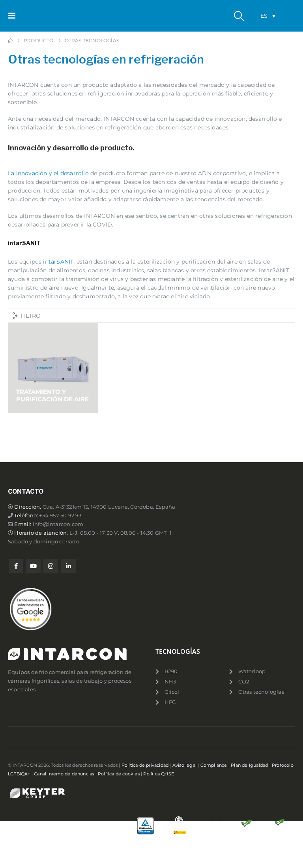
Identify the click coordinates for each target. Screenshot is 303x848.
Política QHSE (158, 774)
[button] (14, 15)
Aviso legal (184, 765)
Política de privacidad (145, 765)
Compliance (213, 765)
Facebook (16, 566)
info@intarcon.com (58, 524)
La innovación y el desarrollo (48, 173)
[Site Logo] (42, 16)
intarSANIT (58, 261)
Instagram (50, 566)
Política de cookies (119, 774)
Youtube (33, 566)
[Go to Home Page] (10, 40)
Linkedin (68, 566)
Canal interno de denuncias (64, 774)
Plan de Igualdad (249, 765)
